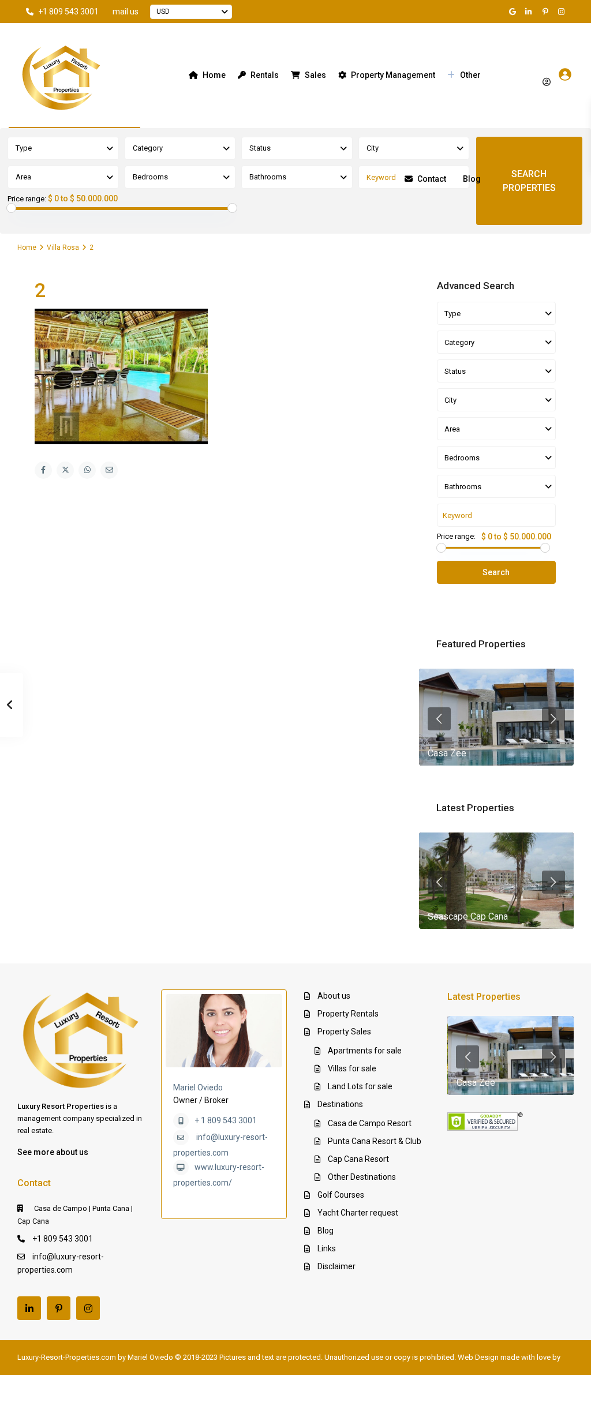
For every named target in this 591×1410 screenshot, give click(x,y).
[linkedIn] (530, 11)
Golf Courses (340, 1194)
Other (470, 75)
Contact (431, 178)
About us (333, 995)
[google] (514, 11)
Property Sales (344, 1031)
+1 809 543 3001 (68, 11)
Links (326, 1248)
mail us (126, 11)
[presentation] (439, 718)
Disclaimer (336, 1266)
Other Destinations (362, 1177)
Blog (472, 178)
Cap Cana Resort (358, 1159)
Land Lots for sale (360, 1086)
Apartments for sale (365, 1050)
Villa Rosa (63, 247)
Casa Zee (447, 753)
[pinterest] (546, 11)
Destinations (340, 1104)
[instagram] (563, 11)
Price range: (27, 199)
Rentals (264, 75)
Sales (315, 75)
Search (496, 572)
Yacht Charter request (357, 1212)
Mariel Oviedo (198, 1087)
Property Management (393, 75)
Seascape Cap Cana (468, 916)
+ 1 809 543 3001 (225, 1120)
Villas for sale (352, 1068)
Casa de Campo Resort (370, 1123)
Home (214, 75)
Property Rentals (348, 1013)
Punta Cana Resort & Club (374, 1141)
